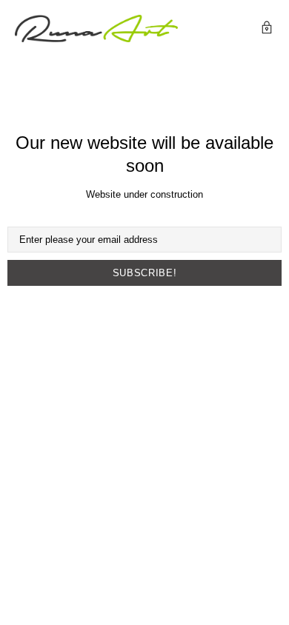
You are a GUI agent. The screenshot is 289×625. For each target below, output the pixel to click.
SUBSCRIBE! (145, 272)
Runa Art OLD (96, 28)
